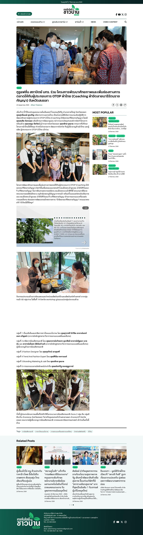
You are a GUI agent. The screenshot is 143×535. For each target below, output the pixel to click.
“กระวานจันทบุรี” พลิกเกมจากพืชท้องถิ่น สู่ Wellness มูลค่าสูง (116, 141)
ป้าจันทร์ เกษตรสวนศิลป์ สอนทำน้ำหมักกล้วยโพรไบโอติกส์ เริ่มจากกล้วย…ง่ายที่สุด (117, 126)
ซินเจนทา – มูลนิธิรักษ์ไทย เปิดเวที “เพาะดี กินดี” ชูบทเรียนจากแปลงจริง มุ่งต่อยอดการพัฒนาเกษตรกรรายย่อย (113, 477)
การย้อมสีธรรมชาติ (27, 431)
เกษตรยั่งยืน (120, 136)
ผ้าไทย (90, 431)
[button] (69, 504)
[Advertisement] (53, 315)
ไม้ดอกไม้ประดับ (113, 168)
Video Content (110, 21)
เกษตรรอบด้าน (37, 21)
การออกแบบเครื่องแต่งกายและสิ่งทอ (61, 431)
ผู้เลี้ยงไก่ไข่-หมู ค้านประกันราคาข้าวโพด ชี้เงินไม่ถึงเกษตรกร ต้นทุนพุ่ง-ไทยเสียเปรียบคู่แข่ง (29, 475)
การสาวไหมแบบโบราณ (41, 431)
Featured (112, 118)
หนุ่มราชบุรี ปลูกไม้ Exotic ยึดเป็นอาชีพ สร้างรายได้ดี (116, 172)
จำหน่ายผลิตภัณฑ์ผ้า (80, 431)
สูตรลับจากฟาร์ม (58, 21)
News (93, 21)
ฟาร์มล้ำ (78, 21)
